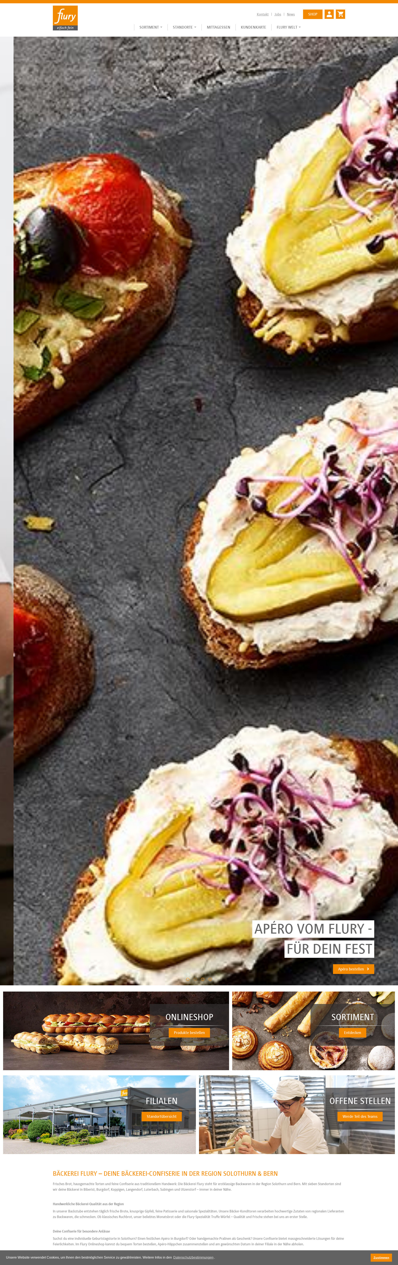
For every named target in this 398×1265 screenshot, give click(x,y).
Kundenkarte (253, 27)
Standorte (183, 27)
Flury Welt (287, 27)
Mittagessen (218, 27)
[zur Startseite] (65, 18)
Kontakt (263, 14)
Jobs (277, 14)
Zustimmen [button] (381, 1257)
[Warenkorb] (339, 12)
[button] (187, 979)
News (291, 14)
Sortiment (149, 27)
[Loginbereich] (329, 14)
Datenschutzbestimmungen (193, 1257)
